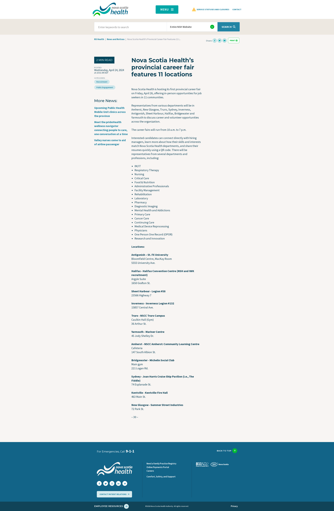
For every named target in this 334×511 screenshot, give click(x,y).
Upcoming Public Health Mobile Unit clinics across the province (110, 112)
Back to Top (224, 450)
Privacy (234, 506)
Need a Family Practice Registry (161, 463)
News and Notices (115, 39)
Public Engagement (104, 87)
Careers (150, 470)
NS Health (99, 39)
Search (227, 26)
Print (233, 40)
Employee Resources (108, 506)
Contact (236, 9)
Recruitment (101, 82)
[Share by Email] (224, 40)
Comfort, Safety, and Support (161, 476)
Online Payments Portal (158, 467)
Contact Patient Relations (113, 494)
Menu (164, 9)
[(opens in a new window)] (215, 40)
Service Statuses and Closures (213, 9)
